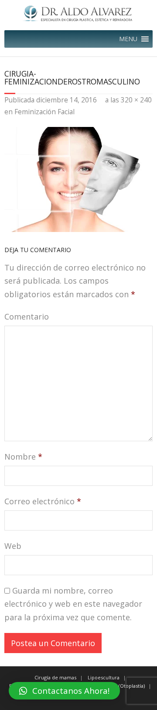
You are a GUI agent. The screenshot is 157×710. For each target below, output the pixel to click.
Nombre (23, 456)
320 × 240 (136, 100)
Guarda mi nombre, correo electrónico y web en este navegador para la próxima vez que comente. (73, 603)
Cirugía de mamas (55, 677)
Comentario (26, 316)
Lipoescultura (103, 677)
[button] (128, 39)
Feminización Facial (44, 111)
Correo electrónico (42, 501)
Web (12, 546)
